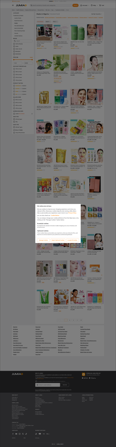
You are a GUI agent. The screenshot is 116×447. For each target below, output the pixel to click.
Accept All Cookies (72, 240)
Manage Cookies (43, 240)
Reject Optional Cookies (58, 240)
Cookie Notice (55, 215)
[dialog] (58, 223)
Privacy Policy (72, 213)
